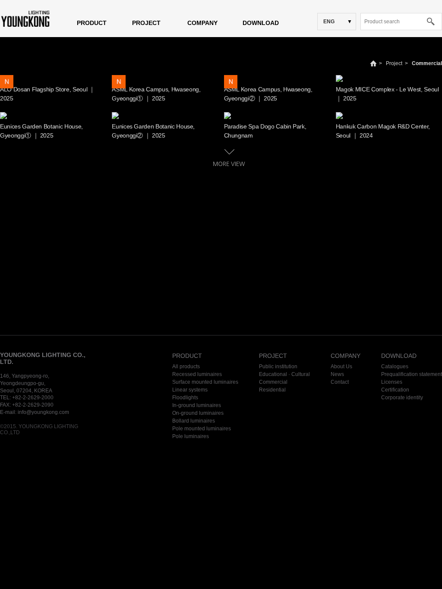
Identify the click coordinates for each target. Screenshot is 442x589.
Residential (272, 390)
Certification (395, 390)
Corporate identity (402, 398)
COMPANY (202, 22)
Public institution (278, 366)
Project (394, 63)
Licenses (391, 382)
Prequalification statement (411, 374)
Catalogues (394, 366)
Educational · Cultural (284, 374)
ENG (329, 22)
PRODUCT (92, 22)
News (337, 374)
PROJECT (146, 22)
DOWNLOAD (261, 22)
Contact (340, 382)
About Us (341, 366)
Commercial (427, 63)
